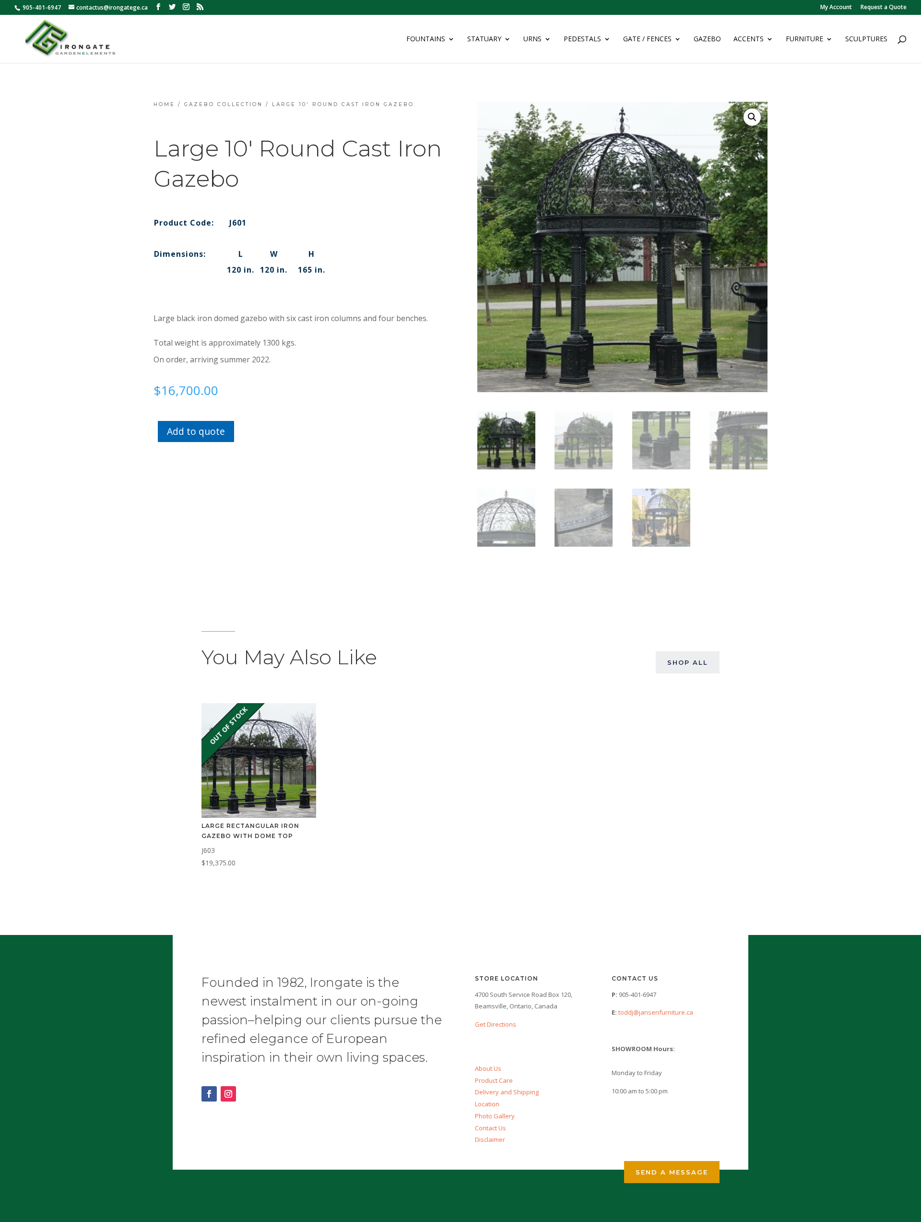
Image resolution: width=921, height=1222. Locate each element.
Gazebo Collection (223, 104)
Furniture (804, 39)
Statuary (484, 39)
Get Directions (495, 1024)
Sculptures (866, 39)
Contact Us (490, 1128)
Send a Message (672, 1172)
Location (487, 1104)
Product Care (494, 1080)
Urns (532, 39)
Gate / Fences (647, 39)
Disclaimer (490, 1139)
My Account (836, 7)
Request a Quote (884, 7)
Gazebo (707, 39)
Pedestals (582, 39)
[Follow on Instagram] (228, 1094)
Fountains (425, 39)
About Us (488, 1068)
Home (164, 104)
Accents (748, 39)
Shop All (687, 662)
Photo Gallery (495, 1116)
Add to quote (196, 431)
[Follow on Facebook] (209, 1094)
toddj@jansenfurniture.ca (655, 1012)
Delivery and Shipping (507, 1092)
